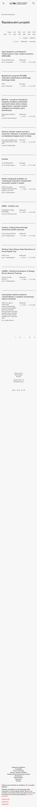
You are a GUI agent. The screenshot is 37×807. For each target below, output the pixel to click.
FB (13, 390)
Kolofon (18, 781)
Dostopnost (18, 776)
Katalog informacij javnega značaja (18, 774)
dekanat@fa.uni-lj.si (18, 382)
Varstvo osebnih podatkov (18, 772)
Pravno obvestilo (18, 771)
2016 (19, 32)
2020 (5, 34)
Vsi (20, 38)
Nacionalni (32, 41)
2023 (19, 34)
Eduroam (18, 779)
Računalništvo (18, 777)
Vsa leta (9, 32)
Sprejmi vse (5, 799)
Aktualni (25, 38)
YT (22, 390)
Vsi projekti (16, 41)
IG (17, 390)
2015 (14, 32)
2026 (34, 34)
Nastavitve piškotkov (18, 767)
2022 (14, 34)
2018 (29, 32)
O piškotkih (18, 769)
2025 (29, 34)
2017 (24, 32)
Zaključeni (32, 38)
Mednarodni (24, 41)
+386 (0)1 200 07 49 (18, 380)
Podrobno (5, 804)
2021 (9, 34)
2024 (24, 34)
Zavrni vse (5, 802)
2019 (34, 32)
